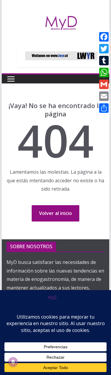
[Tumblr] (104, 61)
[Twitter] (104, 49)
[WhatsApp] (104, 72)
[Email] (104, 96)
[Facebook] (104, 37)
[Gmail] (104, 84)
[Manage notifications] (13, 362)
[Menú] (11, 79)
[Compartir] (104, 108)
